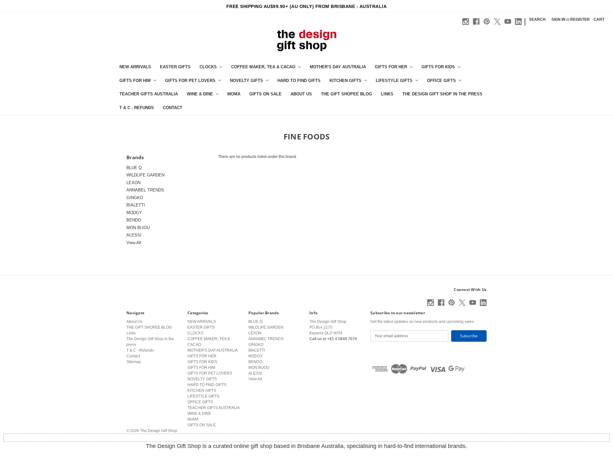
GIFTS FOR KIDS (438, 66)
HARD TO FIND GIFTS (299, 80)
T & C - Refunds (136, 107)
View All (133, 242)
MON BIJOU (138, 227)
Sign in (558, 19)
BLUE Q (134, 167)
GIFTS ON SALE (265, 94)
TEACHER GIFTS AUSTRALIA (148, 94)
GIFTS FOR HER (391, 66)
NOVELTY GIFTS (246, 80)
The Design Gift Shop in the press (442, 94)
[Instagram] (465, 21)
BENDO (133, 220)
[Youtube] (507, 21)
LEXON (133, 182)
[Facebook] (476, 21)
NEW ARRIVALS (135, 66)
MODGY (134, 212)
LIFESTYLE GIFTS (394, 80)
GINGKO (134, 197)
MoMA (233, 94)
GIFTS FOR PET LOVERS (190, 80)
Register (580, 19)
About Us (301, 94)
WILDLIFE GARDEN (145, 175)
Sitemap (133, 362)
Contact (172, 107)
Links (387, 94)
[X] (497, 21)
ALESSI (133, 235)
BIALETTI (135, 205)
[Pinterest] (486, 21)
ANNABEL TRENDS (145, 190)
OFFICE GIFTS (441, 80)
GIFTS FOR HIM (135, 80)
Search (537, 19)
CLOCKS (208, 66)
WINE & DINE (200, 94)
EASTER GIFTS (175, 66)
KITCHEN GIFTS (345, 80)
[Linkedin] (518, 21)
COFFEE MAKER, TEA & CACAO (263, 66)
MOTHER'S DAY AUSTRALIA (338, 66)
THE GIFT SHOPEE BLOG (346, 94)
